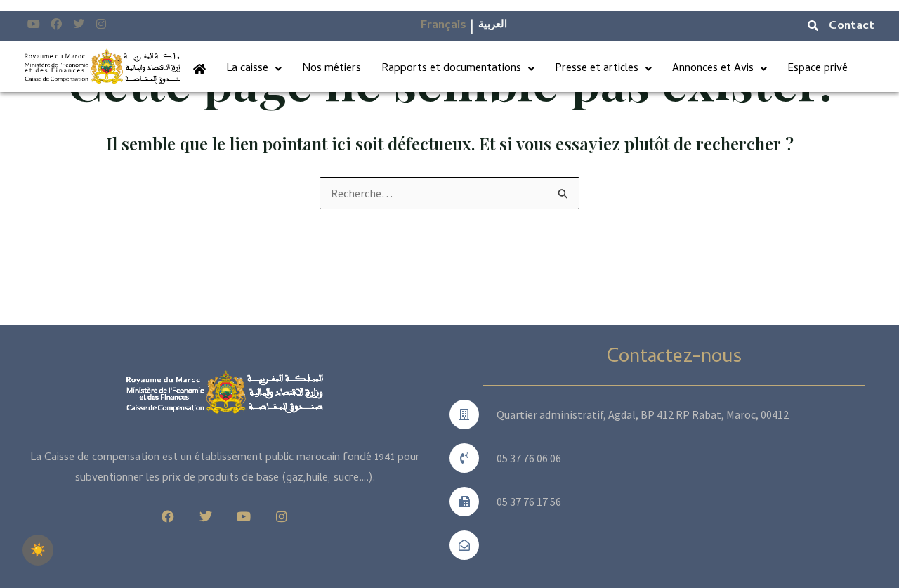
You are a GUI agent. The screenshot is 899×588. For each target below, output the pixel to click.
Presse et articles (596, 69)
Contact (851, 27)
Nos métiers (331, 69)
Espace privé (817, 69)
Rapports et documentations (451, 69)
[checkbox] (37, 550)
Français (443, 26)
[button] (254, 69)
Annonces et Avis (713, 69)
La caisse (247, 69)
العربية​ (492, 25)
